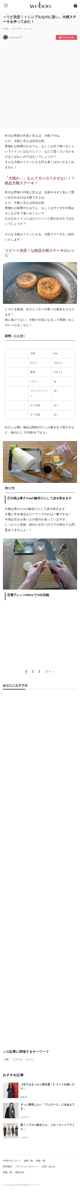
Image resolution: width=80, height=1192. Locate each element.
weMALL (25, 1117)
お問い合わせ (48, 1166)
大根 (32, 353)
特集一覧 (40, 1160)
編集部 (23, 1097)
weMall (23, 1137)
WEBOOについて (12, 1160)
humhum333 (16, 37)
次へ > (50, 671)
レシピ (30, 1059)
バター (34, 381)
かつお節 (35, 405)
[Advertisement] (40, 82)
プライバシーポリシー (26, 1166)
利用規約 (7, 1166)
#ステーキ (16, 28)
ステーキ (17, 1059)
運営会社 (19, 1172)
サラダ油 (35, 414)
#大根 (6, 28)
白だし (34, 362)
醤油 (32, 372)
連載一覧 (28, 1160)
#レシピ (28, 28)
